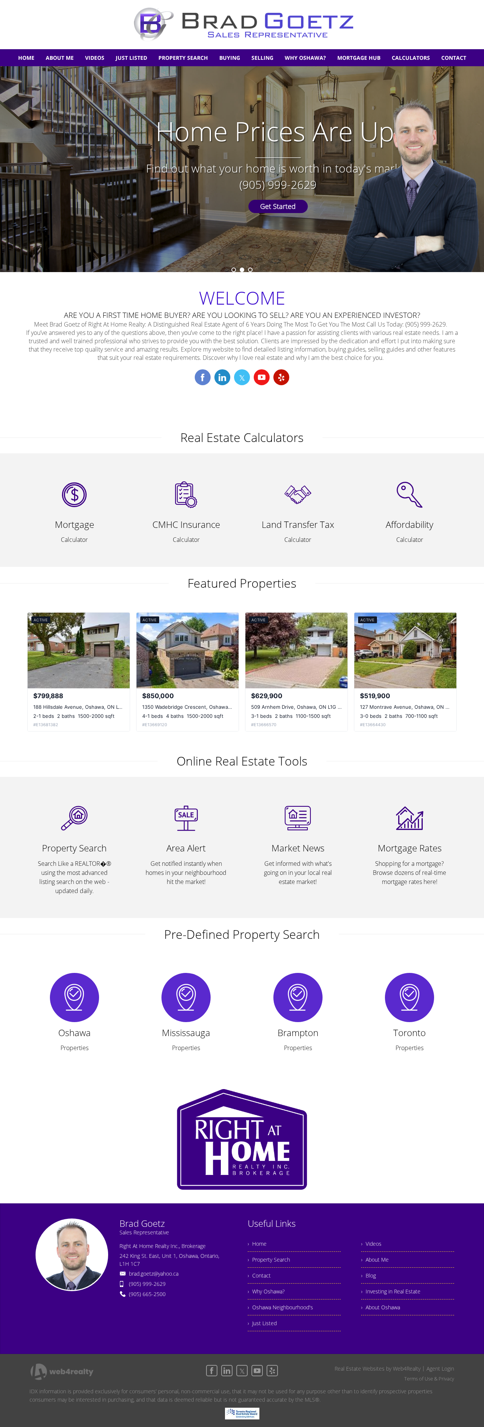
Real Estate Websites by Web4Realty (377, 1368)
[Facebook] (211, 1370)
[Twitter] (242, 1370)
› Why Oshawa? (266, 1291)
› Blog (368, 1275)
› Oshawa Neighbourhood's (280, 1307)
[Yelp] (272, 1370)
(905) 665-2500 (147, 1294)
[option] (242, 169)
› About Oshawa (380, 1307)
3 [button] (250, 270)
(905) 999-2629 (147, 1283)
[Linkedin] (227, 1370)
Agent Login (440, 1368)
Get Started (287, 206)
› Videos (371, 1243)
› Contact (259, 1275)
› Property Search (269, 1259)
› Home (257, 1243)
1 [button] (233, 270)
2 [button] (242, 270)
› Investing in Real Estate (390, 1291)
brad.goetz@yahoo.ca (153, 1273)
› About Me (375, 1259)
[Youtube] (257, 1370)
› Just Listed (262, 1323)
